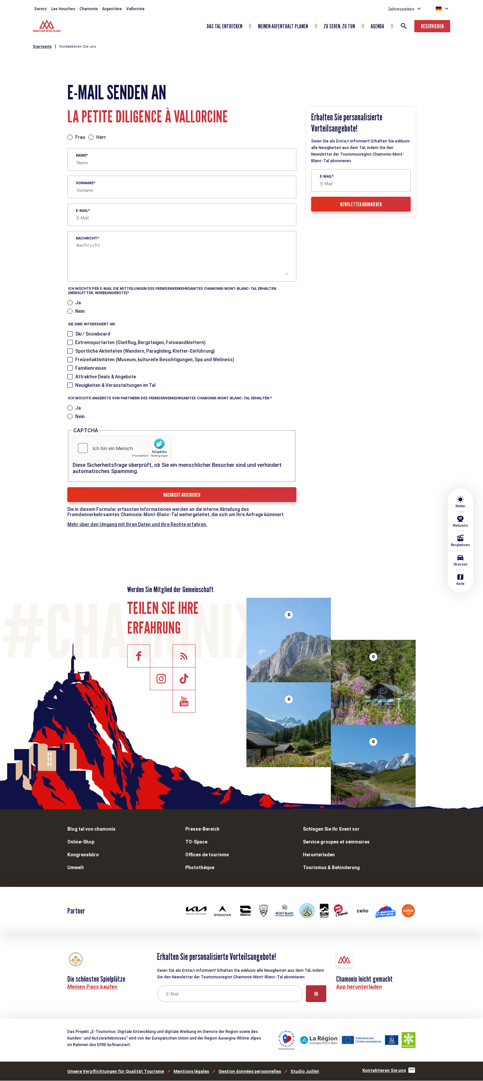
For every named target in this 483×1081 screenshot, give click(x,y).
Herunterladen (319, 854)
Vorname (84, 183)
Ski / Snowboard (92, 334)
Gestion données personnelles (249, 1071)
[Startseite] (47, 26)
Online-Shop (80, 841)
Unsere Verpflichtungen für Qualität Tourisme (115, 1071)
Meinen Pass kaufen (92, 987)
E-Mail (82, 211)
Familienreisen (90, 368)
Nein (80, 311)
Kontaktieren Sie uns (77, 46)
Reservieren (432, 26)
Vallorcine (135, 9)
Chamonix (89, 9)
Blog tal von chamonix (91, 829)
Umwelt (75, 867)
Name (81, 155)
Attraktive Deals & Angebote (105, 376)
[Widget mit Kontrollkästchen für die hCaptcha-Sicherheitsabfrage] (122, 448)
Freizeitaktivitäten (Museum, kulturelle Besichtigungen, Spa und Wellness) (154, 359)
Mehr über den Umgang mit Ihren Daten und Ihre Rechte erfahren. (137, 524)
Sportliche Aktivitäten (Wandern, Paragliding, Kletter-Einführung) (145, 351)
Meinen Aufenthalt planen (283, 26)
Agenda (377, 26)
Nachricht (86, 238)
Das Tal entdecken (224, 26)
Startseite (42, 46)
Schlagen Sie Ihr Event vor (331, 829)
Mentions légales (191, 1071)
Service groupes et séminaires (336, 841)
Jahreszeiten (401, 9)
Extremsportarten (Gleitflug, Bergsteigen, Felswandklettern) (140, 342)
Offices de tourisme (207, 854)
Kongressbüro (83, 854)
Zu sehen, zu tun (339, 26)
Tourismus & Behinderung (331, 867)
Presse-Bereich (202, 829)
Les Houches (63, 9)
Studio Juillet (304, 1071)
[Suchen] (404, 26)
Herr (101, 137)
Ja (78, 302)
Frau (80, 137)
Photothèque (199, 867)
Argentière (112, 9)
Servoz (40, 9)
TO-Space (196, 841)
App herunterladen (359, 987)
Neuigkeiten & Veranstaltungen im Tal (115, 385)
